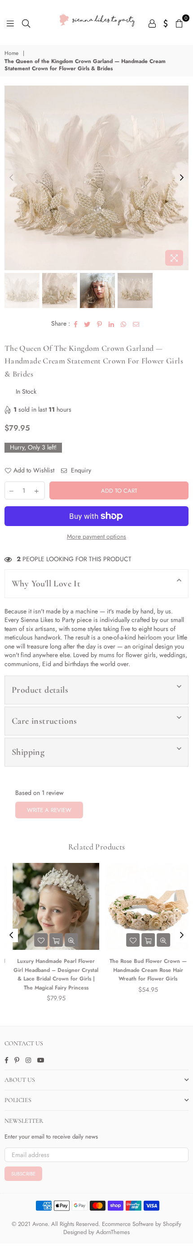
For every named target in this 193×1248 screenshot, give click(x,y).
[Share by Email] (136, 323)
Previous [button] (11, 178)
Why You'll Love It (46, 583)
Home (11, 53)
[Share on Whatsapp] (124, 323)
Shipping (28, 752)
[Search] (26, 22)
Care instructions (44, 721)
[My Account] (152, 22)
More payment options (96, 536)
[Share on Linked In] (111, 323)
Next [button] (182, 178)
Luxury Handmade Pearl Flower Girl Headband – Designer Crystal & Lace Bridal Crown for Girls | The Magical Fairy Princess (50, 974)
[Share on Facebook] (76, 323)
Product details (40, 690)
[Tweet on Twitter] (87, 323)
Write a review (49, 810)
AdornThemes (113, 1232)
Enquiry (80, 470)
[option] (96, 178)
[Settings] (166, 22)
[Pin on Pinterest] (99, 323)
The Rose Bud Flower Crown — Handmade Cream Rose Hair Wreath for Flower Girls (142, 970)
